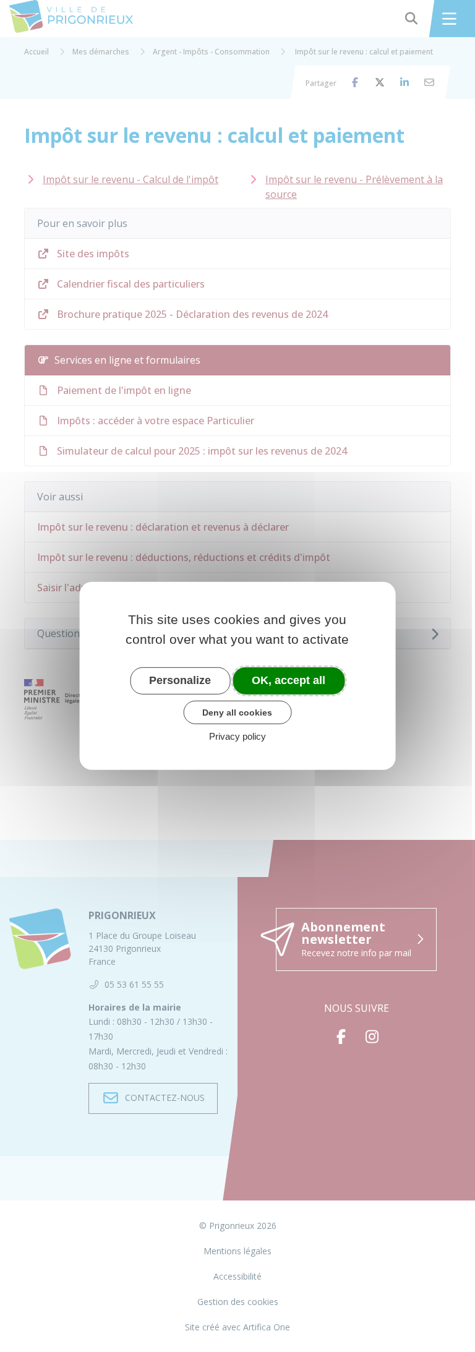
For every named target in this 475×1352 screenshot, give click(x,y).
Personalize (180, 680)
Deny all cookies (237, 712)
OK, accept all (288, 680)
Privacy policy (237, 736)
